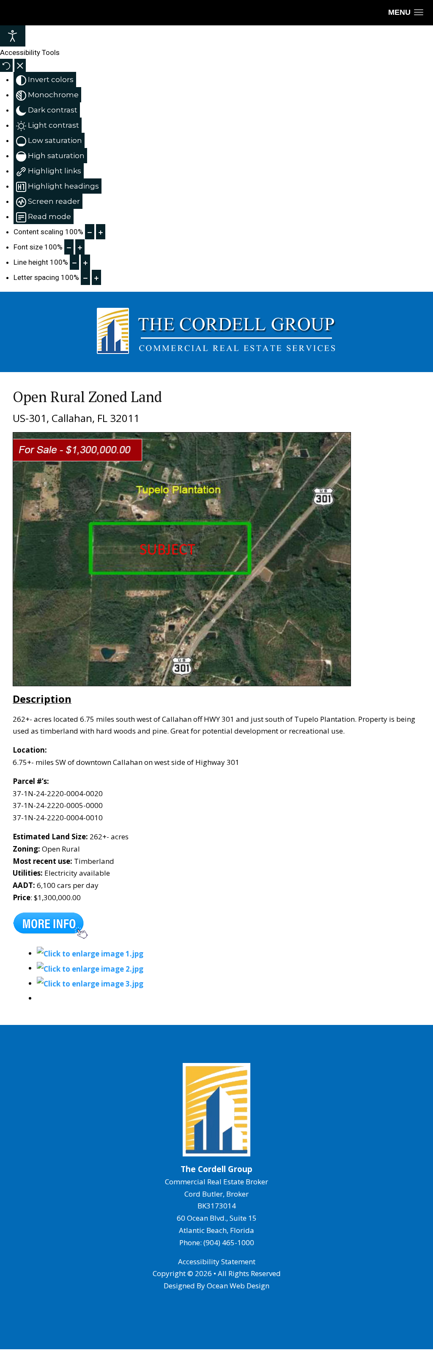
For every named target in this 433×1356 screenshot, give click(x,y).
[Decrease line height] (74, 262)
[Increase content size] (100, 231)
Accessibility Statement (216, 1261)
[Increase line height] (85, 262)
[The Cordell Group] (90, 953)
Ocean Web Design (238, 1285)
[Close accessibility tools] (20, 65)
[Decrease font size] (69, 247)
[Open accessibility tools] (12, 36)
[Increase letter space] (96, 277)
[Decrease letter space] (85, 277)
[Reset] (6, 65)
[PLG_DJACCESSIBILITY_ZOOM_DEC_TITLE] (89, 231)
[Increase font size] (80, 247)
